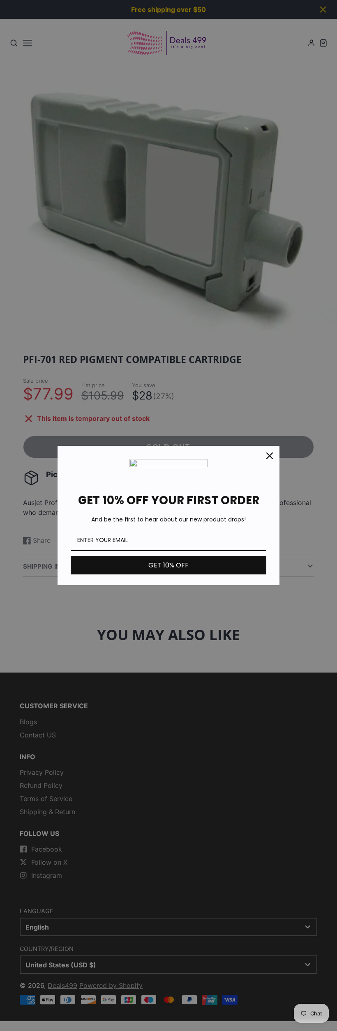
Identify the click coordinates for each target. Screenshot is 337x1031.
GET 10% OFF (168, 565)
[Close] (269, 456)
